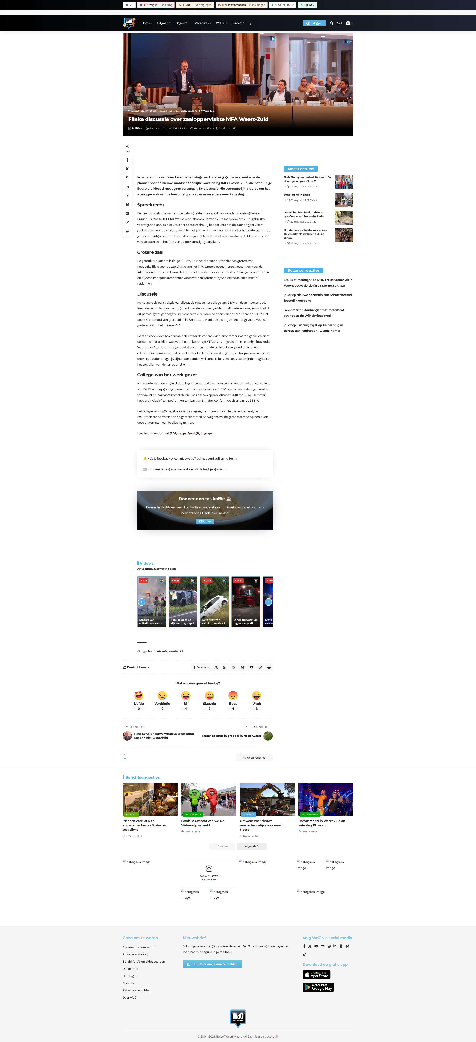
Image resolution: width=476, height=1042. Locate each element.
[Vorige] (141, 602)
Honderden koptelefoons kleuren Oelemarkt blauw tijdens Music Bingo (305, 234)
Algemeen (248, 815)
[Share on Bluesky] (127, 204)
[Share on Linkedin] (127, 186)
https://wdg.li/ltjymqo (195, 433)
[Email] (127, 213)
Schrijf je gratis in (213, 469)
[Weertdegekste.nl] (129, 23)
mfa (164, 651)
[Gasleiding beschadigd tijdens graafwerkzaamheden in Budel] (344, 218)
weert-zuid (176, 651)
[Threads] (341, 946)
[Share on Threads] (127, 195)
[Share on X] (127, 168)
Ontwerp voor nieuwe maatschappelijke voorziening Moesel (262, 825)
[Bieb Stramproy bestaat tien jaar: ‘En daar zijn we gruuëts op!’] (344, 182)
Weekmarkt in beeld (297, 195)
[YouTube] (316, 946)
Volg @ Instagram (209, 877)
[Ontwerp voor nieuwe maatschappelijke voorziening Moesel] (267, 799)
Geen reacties (203, 128)
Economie (131, 815)
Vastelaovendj (193, 815)
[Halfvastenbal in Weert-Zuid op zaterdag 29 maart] (325, 799)
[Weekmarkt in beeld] (344, 200)
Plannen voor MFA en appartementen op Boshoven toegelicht (144, 825)
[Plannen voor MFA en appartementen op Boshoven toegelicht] (150, 799)
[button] (250, 23)
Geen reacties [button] (256, 757)
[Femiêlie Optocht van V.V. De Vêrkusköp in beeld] (208, 799)
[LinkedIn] (335, 946)
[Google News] (322, 946)
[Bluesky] (347, 946)
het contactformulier (217, 458)
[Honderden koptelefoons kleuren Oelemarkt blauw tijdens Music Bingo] (344, 235)
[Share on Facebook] (127, 159)
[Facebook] (304, 946)
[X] (310, 946)
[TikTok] (305, 954)
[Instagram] (329, 946)
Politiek (137, 128)
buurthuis (154, 651)
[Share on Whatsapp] (127, 177)
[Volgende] (268, 602)
